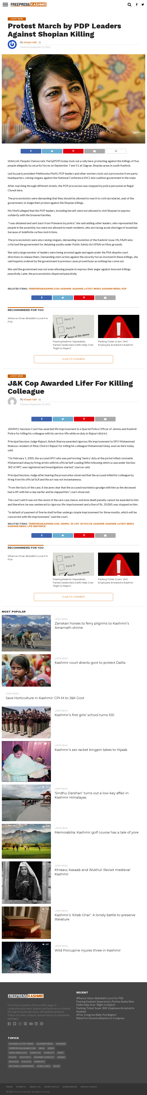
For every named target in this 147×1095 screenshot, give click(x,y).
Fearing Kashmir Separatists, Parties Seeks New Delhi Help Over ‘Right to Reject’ (73, 344)
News (9, 1087)
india (41, 1048)
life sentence (36, 526)
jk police (86, 523)
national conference (21, 1066)
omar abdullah (18, 1053)
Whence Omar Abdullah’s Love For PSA (99, 998)
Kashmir (65, 288)
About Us (35, 1087)
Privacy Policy (88, 1087)
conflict (49, 1053)
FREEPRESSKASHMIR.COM (44, 288)
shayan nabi (30, 42)
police (12, 1057)
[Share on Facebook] (31, 150)
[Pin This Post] (73, 150)
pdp (124, 288)
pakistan (35, 1053)
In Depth (21, 1087)
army (60, 1053)
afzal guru (43, 1066)
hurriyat (39, 1062)
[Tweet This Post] (52, 150)
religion (13, 1062)
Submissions (70, 1087)
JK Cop (74, 523)
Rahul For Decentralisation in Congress (100, 1018)
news (51, 1048)
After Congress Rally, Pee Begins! (96, 1014)
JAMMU (64, 523)
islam (56, 1066)
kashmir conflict (44, 1057)
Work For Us (51, 1087)
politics (26, 1062)
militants (25, 1057)
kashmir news (111, 288)
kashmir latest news (86, 288)
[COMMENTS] (115, 150)
